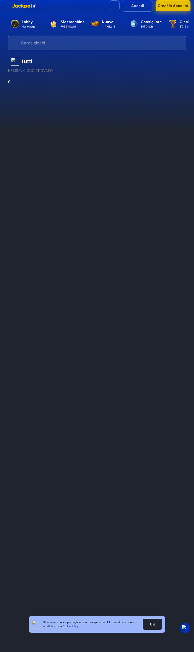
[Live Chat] (185, 628)
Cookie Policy (71, 626)
